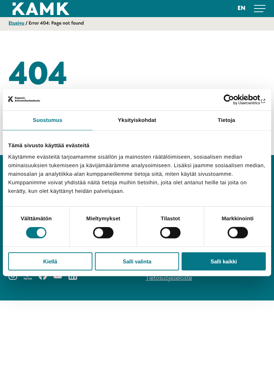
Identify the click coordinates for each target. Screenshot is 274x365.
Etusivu (16, 23)
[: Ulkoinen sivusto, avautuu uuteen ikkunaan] (234, 99)
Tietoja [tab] (226, 120)
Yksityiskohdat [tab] (137, 120)
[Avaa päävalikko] (259, 8)
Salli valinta (137, 261)
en (241, 8)
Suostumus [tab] (47, 120)
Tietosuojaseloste (169, 278)
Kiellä (50, 261)
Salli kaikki (223, 261)
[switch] (103, 232)
